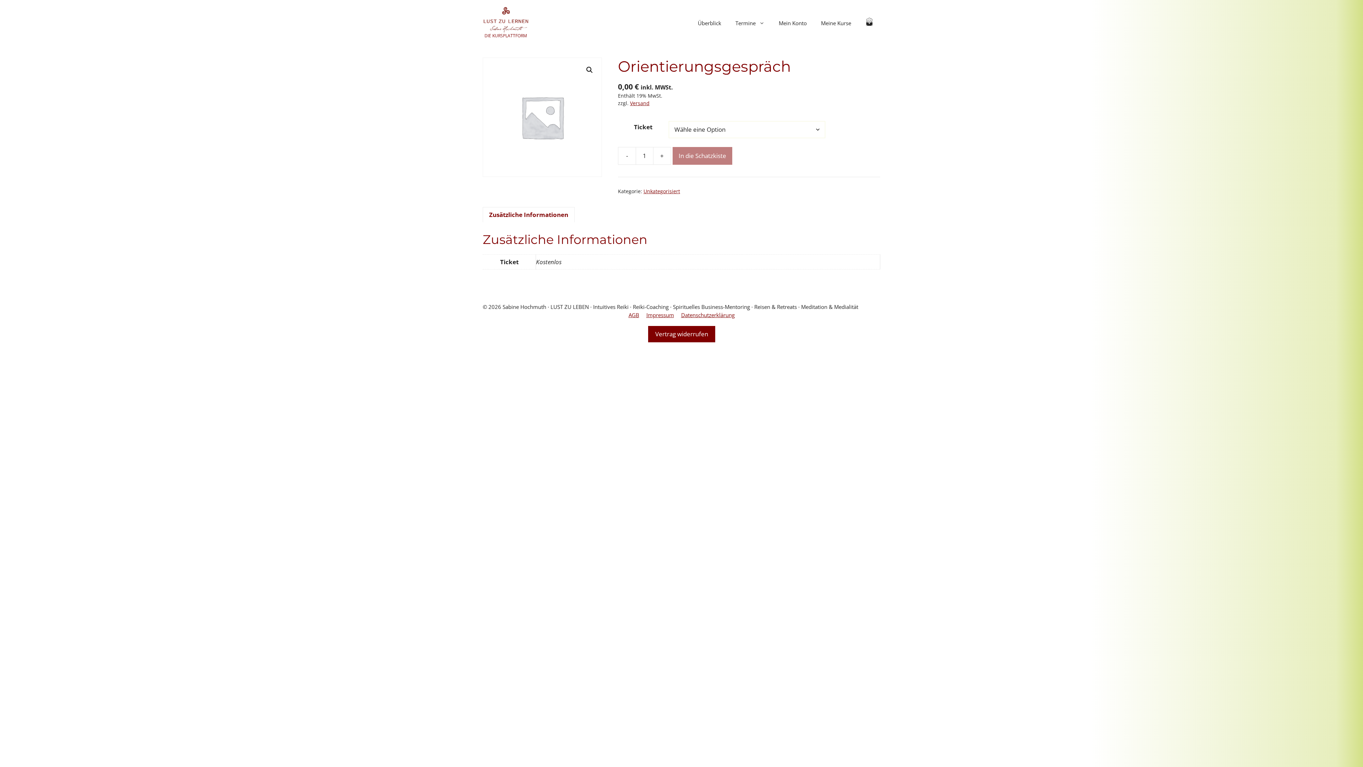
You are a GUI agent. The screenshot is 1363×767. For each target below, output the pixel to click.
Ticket (643, 127)
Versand (640, 103)
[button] (589, 70)
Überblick (709, 23)
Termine (745, 23)
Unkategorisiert (662, 191)
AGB (634, 315)
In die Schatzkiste (702, 156)
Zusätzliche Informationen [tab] (528, 215)
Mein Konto (793, 23)
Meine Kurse (836, 23)
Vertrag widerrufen (681, 334)
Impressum (660, 315)
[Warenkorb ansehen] (869, 23)
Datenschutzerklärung (708, 315)
